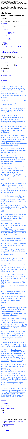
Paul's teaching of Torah (9, 52)
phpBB (7, 430)
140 (7, 71)
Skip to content (4, 23)
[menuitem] (10, 32)
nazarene (2, 70)
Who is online (4, 416)
